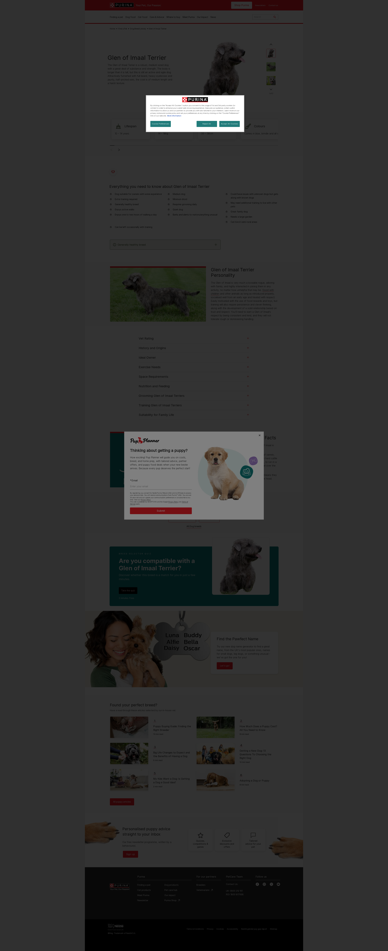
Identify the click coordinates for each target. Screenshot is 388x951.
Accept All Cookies (229, 124)
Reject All (206, 124)
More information (174, 116)
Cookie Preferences (160, 124)
